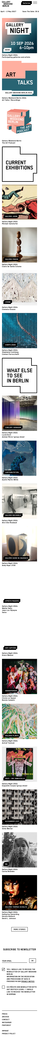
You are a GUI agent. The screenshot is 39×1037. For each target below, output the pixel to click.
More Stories (20, 929)
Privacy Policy (9, 1034)
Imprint (5, 1031)
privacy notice (27, 981)
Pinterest (6, 1025)
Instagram (7, 1022)
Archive (5, 1017)
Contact (6, 1020)
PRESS (5, 1014)
